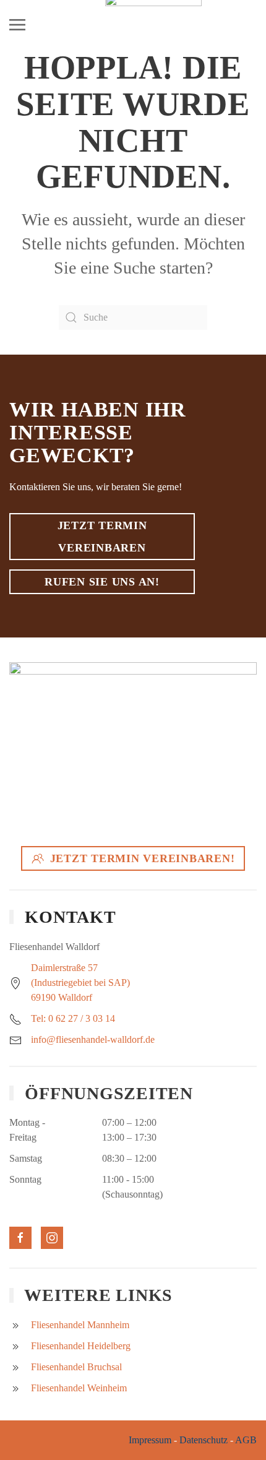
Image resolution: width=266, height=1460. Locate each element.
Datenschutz (203, 1440)
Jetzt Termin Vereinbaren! (142, 858)
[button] (17, 25)
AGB (246, 1440)
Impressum (150, 1440)
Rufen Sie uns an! (102, 582)
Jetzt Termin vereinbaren (102, 536)
